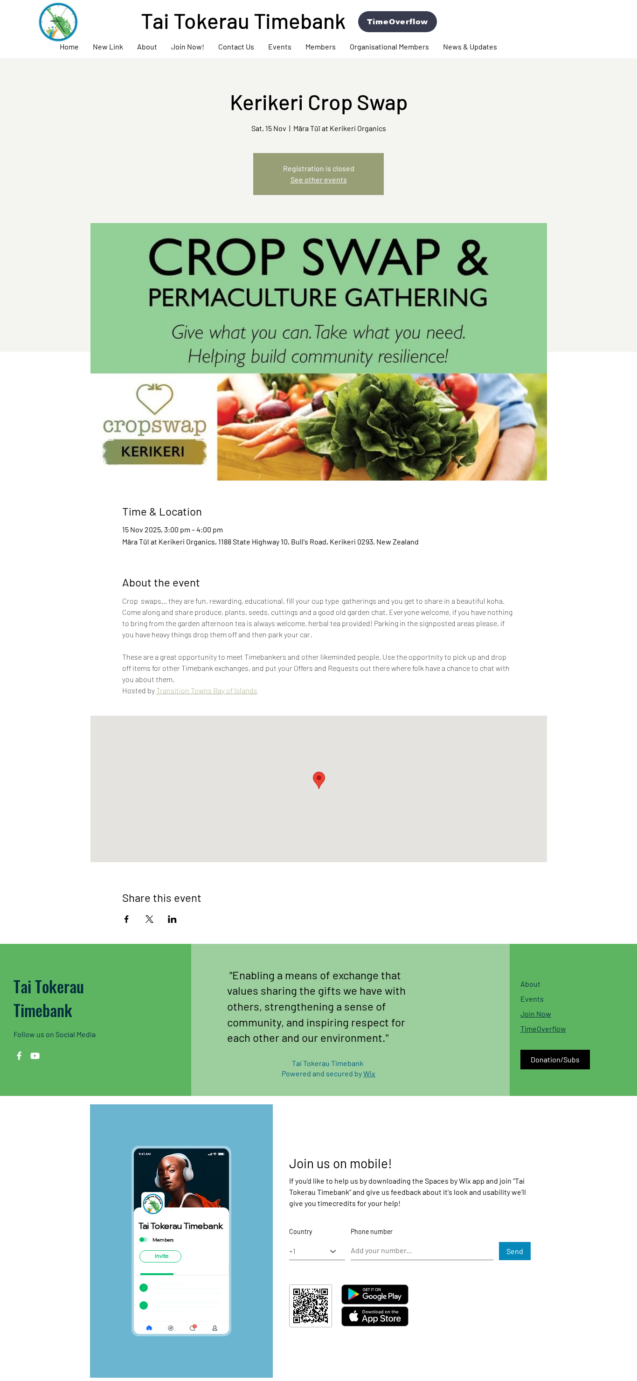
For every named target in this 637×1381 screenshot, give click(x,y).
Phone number (372, 1231)
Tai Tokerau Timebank (49, 998)
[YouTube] (35, 1055)
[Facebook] (19, 1055)
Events (532, 998)
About (530, 983)
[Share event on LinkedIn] (172, 919)
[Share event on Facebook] (126, 919)
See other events (319, 179)
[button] (147, 46)
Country (300, 1231)
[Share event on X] (149, 919)
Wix (369, 1073)
